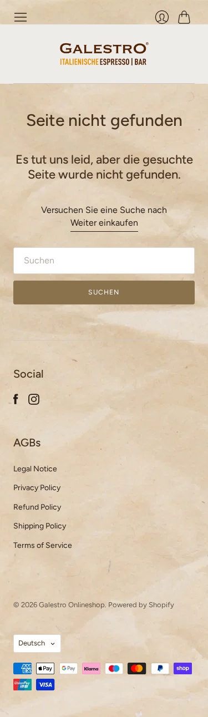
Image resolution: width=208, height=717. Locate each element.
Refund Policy (37, 507)
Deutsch (31, 643)
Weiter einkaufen (104, 222)
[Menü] (20, 17)
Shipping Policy (39, 526)
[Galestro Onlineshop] (104, 53)
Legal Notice (35, 469)
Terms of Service (42, 545)
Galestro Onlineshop (72, 605)
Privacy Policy (36, 487)
